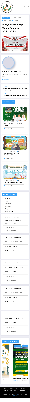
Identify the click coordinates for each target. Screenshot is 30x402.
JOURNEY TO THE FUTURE (10, 227)
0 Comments (16, 20)
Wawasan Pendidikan (9, 211)
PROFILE (16, 388)
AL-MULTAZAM (5, 390)
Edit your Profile (23, 74)
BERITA (17, 392)
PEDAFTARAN (10, 388)
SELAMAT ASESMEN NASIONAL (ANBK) (13, 125)
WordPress (16, 394)
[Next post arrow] (26, 95)
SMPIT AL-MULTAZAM (18, 17)
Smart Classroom (8, 210)
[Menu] (24, 6)
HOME (5, 388)
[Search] (28, 7)
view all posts (5, 79)
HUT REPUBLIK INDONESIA (10, 230)
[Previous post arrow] (26, 88)
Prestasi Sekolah (8, 206)
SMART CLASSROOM (14, 390)
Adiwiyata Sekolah (8, 198)
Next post (5, 93)
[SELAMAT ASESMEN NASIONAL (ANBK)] (15, 113)
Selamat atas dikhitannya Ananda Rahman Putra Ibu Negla (14, 89)
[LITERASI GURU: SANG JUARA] (15, 172)
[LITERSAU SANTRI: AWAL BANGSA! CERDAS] (15, 143)
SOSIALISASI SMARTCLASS (12, 378)
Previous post (6, 86)
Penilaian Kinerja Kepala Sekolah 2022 (14, 95)
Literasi (6, 205)
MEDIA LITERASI (23, 390)
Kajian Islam (7, 201)
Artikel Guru (7, 200)
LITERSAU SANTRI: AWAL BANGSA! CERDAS (11, 154)
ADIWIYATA (12, 392)
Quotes (6, 208)
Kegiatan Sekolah (8, 203)
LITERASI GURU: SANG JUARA (13, 182)
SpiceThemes (15, 395)
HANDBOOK (22, 388)
